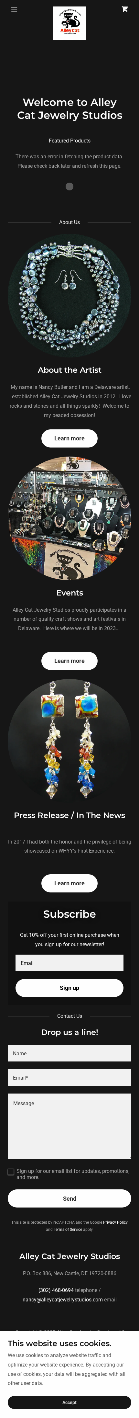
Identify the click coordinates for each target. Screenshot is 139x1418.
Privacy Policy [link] (115, 1222)
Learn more (69, 438)
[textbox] (69, 963)
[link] (69, 9)
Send (69, 1198)
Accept (69, 1402)
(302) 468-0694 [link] (56, 1290)
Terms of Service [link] (68, 1229)
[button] (17, 9)
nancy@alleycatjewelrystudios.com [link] (63, 1300)
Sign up (69, 987)
